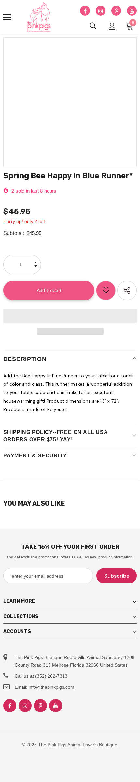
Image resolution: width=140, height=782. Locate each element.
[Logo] (39, 17)
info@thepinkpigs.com (51, 687)
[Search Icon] (93, 26)
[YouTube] (132, 11)
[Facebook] (85, 11)
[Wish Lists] (106, 290)
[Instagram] (100, 11)
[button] (70, 316)
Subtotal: (13, 233)
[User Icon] (112, 26)
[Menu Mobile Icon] (7, 17)
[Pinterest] (116, 11)
